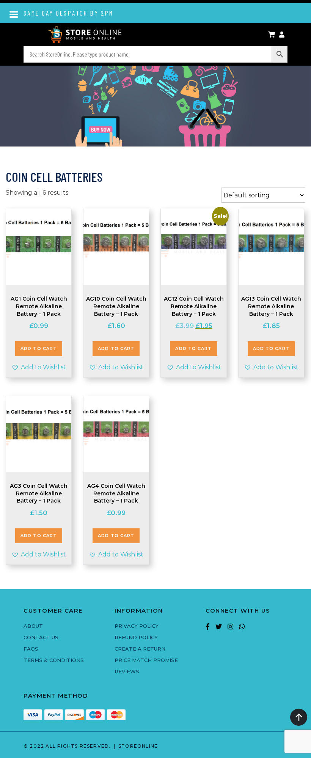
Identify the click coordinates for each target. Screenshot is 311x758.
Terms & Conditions (54, 660)
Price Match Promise (146, 660)
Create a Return (140, 649)
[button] (38, 367)
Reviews (127, 671)
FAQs (31, 649)
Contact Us (41, 637)
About (33, 626)
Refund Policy (136, 637)
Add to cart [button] (38, 348)
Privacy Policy (137, 626)
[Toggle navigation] (14, 14)
